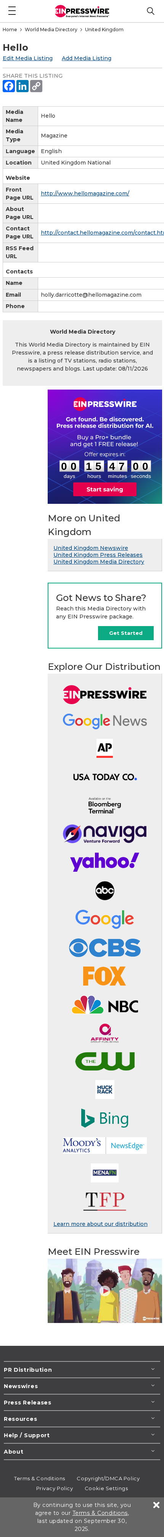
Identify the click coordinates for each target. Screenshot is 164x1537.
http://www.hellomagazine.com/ (85, 193)
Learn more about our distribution (100, 1224)
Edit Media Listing (28, 58)
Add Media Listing (86, 58)
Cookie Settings (106, 1488)
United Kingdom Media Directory (98, 561)
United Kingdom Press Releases (98, 554)
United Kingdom (104, 29)
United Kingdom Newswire (90, 548)
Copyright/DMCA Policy (108, 1478)
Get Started (126, 633)
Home (10, 29)
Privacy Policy (54, 1488)
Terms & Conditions (39, 1478)
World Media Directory (51, 29)
